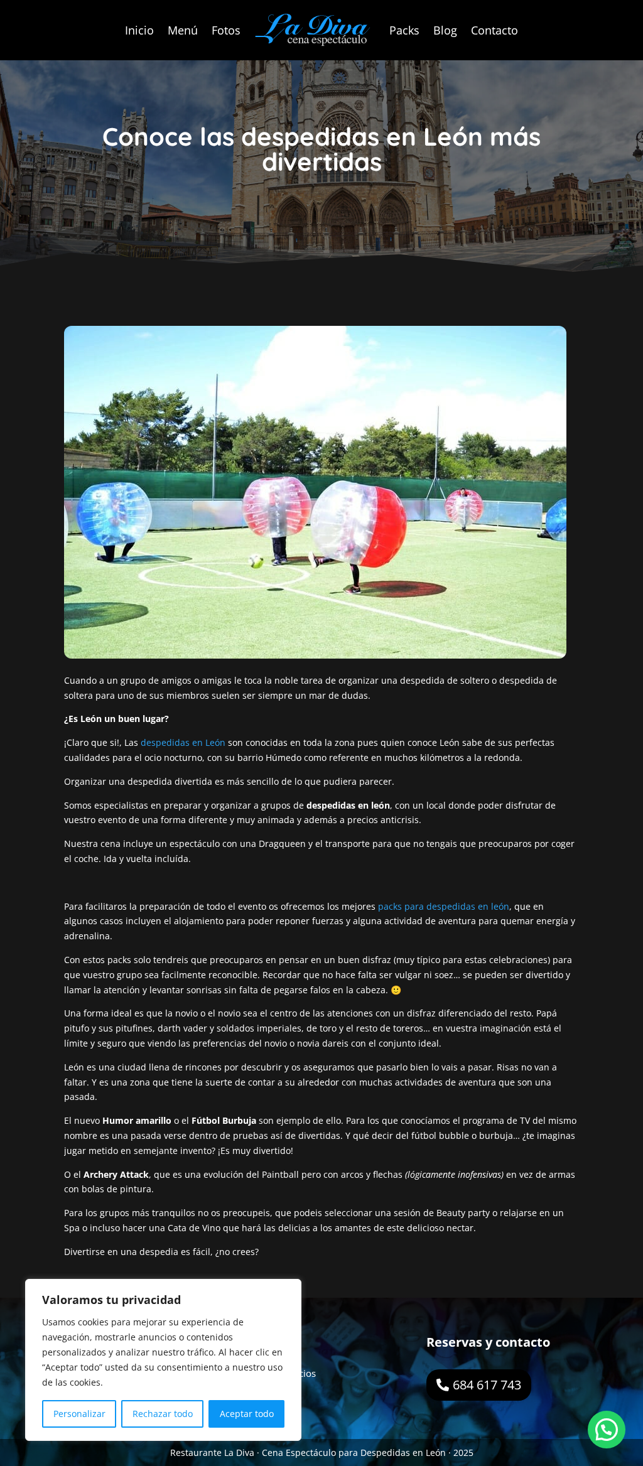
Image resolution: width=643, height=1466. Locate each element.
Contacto (494, 30)
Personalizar (79, 1414)
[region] (163, 1360)
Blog (445, 30)
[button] (606, 1429)
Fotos (226, 30)
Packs (404, 30)
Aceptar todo (247, 1414)
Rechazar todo (162, 1414)
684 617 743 (487, 1384)
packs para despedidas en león (443, 906)
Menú (183, 30)
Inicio (139, 30)
